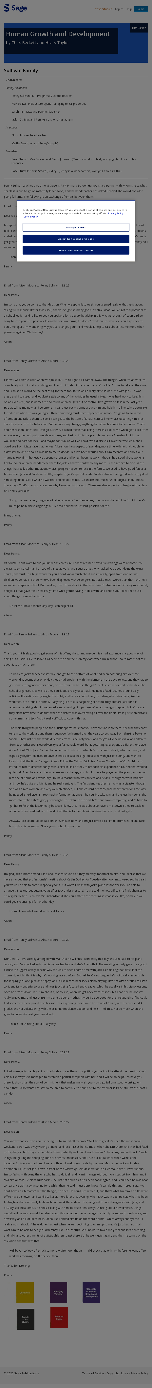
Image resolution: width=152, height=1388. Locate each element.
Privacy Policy (115, 213)
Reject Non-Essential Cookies (76, 250)
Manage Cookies (76, 227)
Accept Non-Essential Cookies (76, 238)
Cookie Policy (31, 216)
